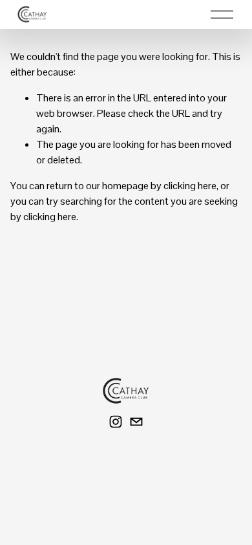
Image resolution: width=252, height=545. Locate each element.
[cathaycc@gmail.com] (136, 421)
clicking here (189, 185)
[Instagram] (115, 421)
